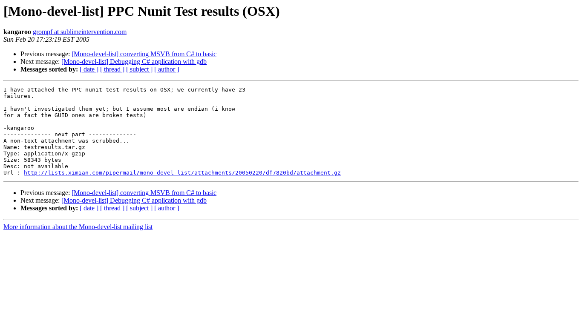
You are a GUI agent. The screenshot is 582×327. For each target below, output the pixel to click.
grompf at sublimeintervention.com (80, 31)
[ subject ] (139, 69)
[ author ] (166, 69)
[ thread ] (112, 69)
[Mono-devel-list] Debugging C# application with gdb (134, 61)
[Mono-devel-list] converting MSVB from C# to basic (144, 53)
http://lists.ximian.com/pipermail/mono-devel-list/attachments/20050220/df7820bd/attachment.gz (182, 172)
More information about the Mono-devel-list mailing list (78, 226)
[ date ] (89, 69)
